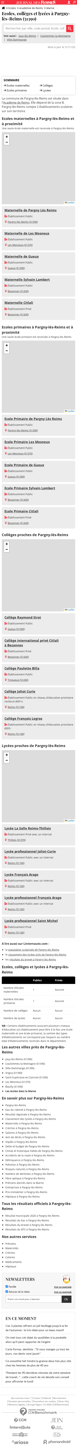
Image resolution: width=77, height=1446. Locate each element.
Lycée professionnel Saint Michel (31, 921)
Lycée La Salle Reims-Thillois (27, 828)
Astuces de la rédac (19, 1292)
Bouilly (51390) (14, 1086)
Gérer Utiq (63, 1401)
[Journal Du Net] (56, 1420)
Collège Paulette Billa (21, 668)
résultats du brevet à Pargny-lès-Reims (32, 959)
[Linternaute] (20, 1427)
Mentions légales (16, 1404)
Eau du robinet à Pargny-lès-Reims (26, 1109)
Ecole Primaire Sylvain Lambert (29, 488)
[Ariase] (20, 1442)
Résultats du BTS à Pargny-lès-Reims (27, 1229)
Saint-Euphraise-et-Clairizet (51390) (26, 1077)
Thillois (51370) (17, 840)
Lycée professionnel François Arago (32, 897)
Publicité (47, 1398)
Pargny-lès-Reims (15, 1105)
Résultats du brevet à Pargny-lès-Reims (28, 1225)
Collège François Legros (23, 718)
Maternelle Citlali (18, 302)
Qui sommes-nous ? (21, 1398)
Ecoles (12, 8)
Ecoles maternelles (18, 85)
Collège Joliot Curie (19, 691)
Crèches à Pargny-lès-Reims (22, 1128)
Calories (10, 1257)
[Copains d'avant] (20, 1434)
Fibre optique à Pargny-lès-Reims (25, 1178)
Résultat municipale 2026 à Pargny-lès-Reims (32, 1215)
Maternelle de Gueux (21, 256)
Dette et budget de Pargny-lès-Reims (27, 1146)
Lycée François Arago (21, 874)
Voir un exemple (62, 1287)
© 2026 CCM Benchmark (56, 1404)
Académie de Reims (31, 8)
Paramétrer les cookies (44, 1401)
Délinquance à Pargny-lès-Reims (24, 1160)
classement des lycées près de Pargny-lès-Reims (37, 954)
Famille (12, 1287)
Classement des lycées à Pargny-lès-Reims (30, 1119)
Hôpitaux (10, 1266)
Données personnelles (19, 1401)
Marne (50, 8)
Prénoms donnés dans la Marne (24, 1183)
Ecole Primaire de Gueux (24, 465)
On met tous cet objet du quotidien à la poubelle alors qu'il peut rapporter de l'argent (36, 1339)
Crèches (10, 1252)
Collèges (48, 85)
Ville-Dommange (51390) (19, 1068)
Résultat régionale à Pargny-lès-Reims (28, 1114)
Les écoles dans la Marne (20, 1091)
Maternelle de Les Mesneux (26, 233)
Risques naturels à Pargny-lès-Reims (27, 1169)
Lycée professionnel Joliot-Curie (30, 851)
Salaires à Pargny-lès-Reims (21, 1132)
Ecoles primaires (17, 90)
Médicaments (13, 1262)
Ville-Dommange (17, 39)
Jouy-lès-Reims (27, 36)
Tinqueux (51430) (18, 680)
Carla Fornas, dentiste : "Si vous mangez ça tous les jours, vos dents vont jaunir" (37, 1351)
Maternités (11, 1248)
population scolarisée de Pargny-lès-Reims (33, 949)
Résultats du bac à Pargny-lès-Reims (27, 1220)
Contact (36, 1398)
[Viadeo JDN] (56, 1434)
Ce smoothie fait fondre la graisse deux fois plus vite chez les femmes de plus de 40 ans (38, 1363)
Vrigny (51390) (13, 1073)
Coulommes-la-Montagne (55, 36)
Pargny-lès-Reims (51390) (23, 222)
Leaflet (70, 202)
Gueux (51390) (16, 268)
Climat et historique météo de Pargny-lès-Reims (34, 1151)
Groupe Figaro (35, 1404)
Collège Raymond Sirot (22, 617)
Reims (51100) (16, 707)
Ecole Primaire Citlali (21, 511)
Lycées (47, 90)
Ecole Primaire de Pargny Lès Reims (33, 419)
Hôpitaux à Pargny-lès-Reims (22, 1196)
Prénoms (10, 1243)
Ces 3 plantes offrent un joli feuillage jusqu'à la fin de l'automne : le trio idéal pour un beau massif (37, 1328)
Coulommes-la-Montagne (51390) (25, 1063)
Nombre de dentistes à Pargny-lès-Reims (29, 1174)
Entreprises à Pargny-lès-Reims (24, 1187)
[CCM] (20, 1420)
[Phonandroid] (56, 1442)
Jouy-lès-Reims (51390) (18, 1059)
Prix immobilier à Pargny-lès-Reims (26, 1192)
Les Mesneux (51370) (20, 245)
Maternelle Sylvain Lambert (27, 279)
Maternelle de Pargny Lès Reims (30, 210)
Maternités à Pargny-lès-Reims (23, 1123)
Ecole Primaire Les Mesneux (27, 442)
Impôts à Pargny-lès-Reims (21, 1142)
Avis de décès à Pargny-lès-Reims (25, 1137)
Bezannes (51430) (18, 291)
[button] (6, 137)
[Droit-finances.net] (56, 1427)
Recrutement (59, 1398)
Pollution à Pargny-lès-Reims (22, 1164)
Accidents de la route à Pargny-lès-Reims (29, 1155)
